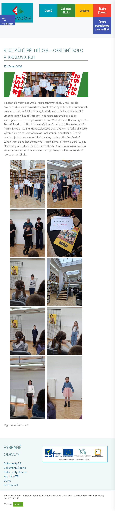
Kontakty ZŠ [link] (11, 476)
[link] (7, 20)
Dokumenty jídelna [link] (15, 467)
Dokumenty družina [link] (15, 472)
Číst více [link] (8, 504)
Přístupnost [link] (11, 485)
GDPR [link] (7, 480)
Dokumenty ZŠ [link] (12, 463)
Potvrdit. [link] (18, 504)
